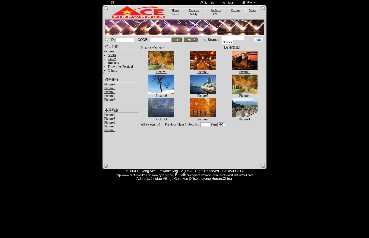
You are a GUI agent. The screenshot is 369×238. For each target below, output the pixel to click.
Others (112, 70)
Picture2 (202, 119)
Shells (112, 55)
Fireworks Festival (120, 66)
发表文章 (232, 47)
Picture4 (244, 95)
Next (180, 124)
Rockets (113, 63)
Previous (171, 124)
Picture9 (109, 96)
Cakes (112, 59)
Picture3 (161, 119)
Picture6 (109, 88)
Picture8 (109, 99)
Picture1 (244, 119)
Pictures (146, 47)
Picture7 (109, 84)
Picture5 (109, 92)
